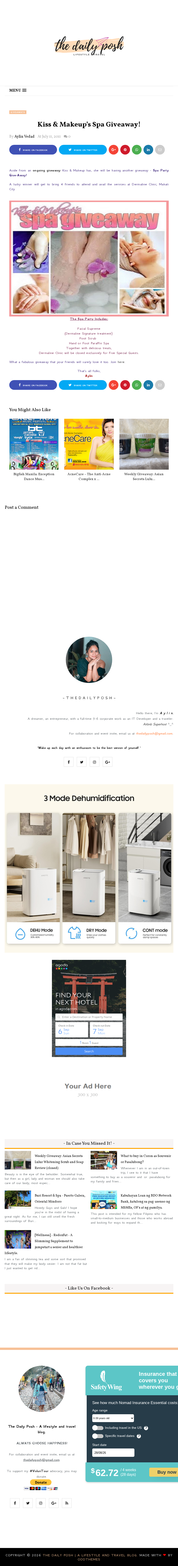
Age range (100, 1410)
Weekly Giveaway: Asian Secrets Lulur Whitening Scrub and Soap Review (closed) (59, 1162)
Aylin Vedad (24, 136)
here (121, 362)
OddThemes (89, 1559)
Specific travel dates (119, 1436)
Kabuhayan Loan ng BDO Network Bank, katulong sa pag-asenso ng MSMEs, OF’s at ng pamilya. (146, 1202)
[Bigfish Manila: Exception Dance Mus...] (34, 444)
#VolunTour (39, 1471)
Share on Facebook (35, 150)
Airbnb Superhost (154, 724)
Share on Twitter (85, 150)
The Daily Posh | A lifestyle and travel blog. (91, 1555)
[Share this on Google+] (113, 150)
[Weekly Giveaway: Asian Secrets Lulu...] (144, 444)
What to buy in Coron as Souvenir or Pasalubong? (146, 1159)
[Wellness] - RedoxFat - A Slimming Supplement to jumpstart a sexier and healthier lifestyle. (44, 1244)
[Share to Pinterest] (160, 150)
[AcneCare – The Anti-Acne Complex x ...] (89, 444)
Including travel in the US (123, 1428)
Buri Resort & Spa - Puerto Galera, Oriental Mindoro (60, 1199)
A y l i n (166, 713)
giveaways (18, 112)
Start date (99, 1444)
